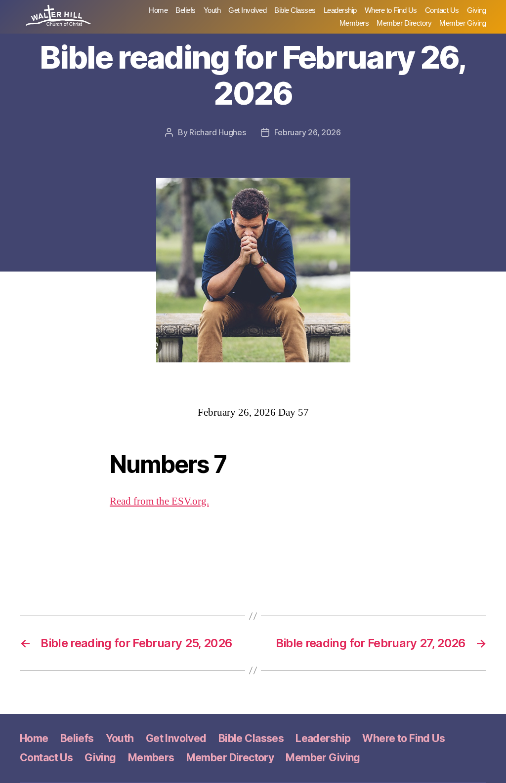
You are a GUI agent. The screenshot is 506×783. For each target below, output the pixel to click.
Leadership (340, 10)
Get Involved (247, 10)
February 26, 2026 (307, 132)
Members (354, 23)
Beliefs (185, 10)
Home (158, 10)
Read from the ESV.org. (159, 501)
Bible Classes (295, 10)
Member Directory (404, 23)
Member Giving (462, 23)
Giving (476, 10)
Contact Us (442, 10)
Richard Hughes (217, 132)
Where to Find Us (391, 10)
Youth (212, 10)
